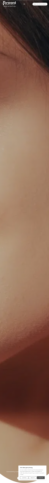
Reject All (32, 477)
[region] (32, 473)
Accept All (41, 477)
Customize (24, 477)
